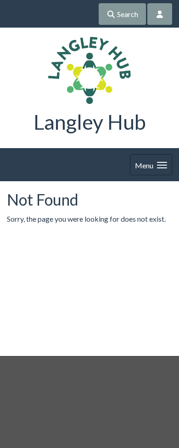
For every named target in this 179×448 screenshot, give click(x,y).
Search (127, 14)
